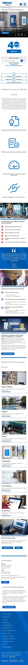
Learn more (5, 32)
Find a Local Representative (13, 65)
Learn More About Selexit (8, 353)
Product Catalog (13, 62)
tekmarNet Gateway (7, 547)
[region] (14, 658)
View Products (6, 391)
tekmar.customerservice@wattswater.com (10, 575)
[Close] (26, 653)
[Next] (25, 35)
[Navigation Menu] (25, 4)
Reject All (21, 660)
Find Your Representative (9, 607)
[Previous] (15, 35)
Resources (14, 51)
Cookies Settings (5, 660)
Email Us (5, 582)
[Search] (21, 4)
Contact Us (13, 64)
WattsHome (18, 547)
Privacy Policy (12, 656)
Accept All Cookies (13, 660)
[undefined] (18, 34)
